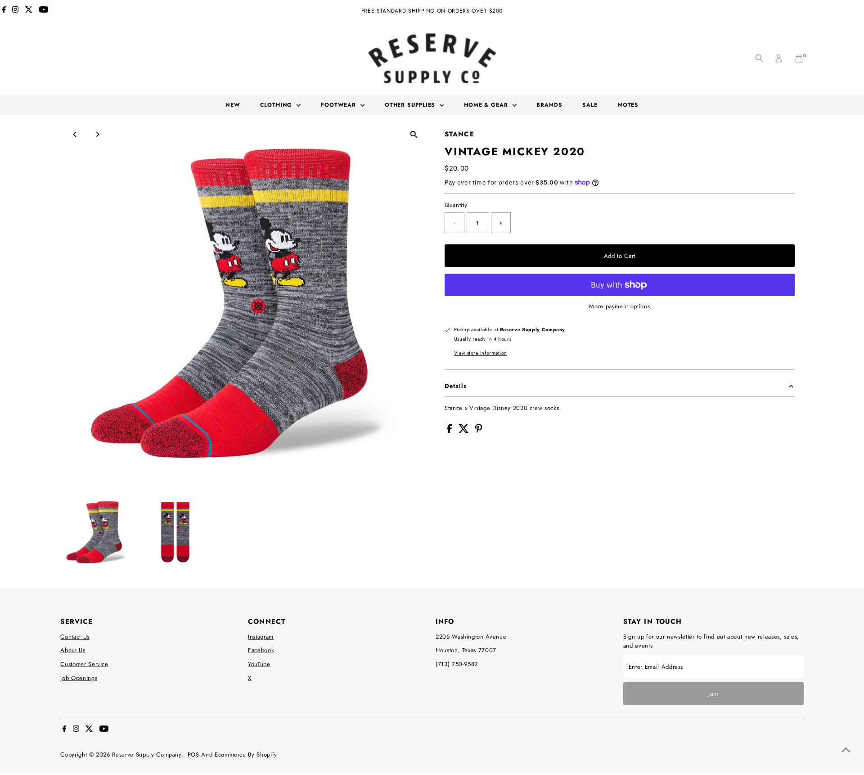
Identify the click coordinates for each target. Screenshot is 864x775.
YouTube (259, 664)
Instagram (261, 636)
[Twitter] (29, 11)
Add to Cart (619, 256)
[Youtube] (43, 11)
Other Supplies (411, 105)
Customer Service (84, 664)
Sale (590, 105)
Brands (549, 105)
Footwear (339, 105)
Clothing (277, 105)
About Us (72, 650)
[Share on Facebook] (450, 431)
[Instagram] (15, 11)
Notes (628, 105)
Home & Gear (487, 105)
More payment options (619, 306)
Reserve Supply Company (146, 754)
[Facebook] (4, 11)
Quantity (456, 205)
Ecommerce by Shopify (246, 754)
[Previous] (75, 134)
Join (713, 693)
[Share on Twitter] (465, 431)
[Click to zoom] (414, 135)
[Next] (97, 134)
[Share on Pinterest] (478, 431)
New (232, 105)
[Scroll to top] (846, 750)
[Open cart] (799, 58)
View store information (480, 353)
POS (193, 754)
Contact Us (75, 636)
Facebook (261, 650)
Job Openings (78, 678)
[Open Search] (760, 58)
